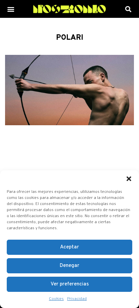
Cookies (56, 299)
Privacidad (77, 299)
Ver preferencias (70, 284)
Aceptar (69, 247)
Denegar (69, 266)
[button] (129, 178)
